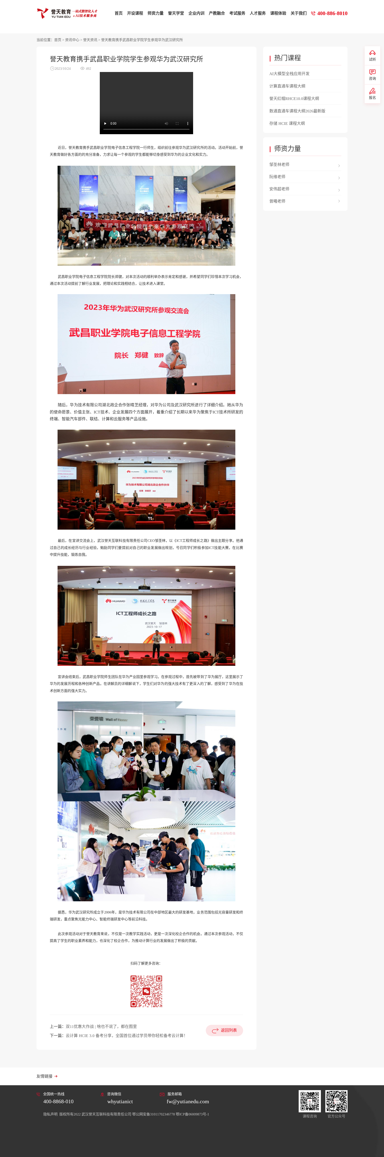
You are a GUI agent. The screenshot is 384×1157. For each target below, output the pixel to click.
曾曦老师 (277, 201)
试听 (372, 59)
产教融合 (217, 13)
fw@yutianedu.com (188, 1101)
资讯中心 (72, 40)
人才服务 (258, 13)
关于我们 (299, 13)
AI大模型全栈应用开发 (289, 74)
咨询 (372, 78)
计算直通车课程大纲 (287, 86)
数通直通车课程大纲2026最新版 (297, 111)
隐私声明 (50, 1114)
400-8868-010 (58, 1101)
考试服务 (237, 13)
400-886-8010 (332, 13)
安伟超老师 (279, 189)
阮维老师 (277, 177)
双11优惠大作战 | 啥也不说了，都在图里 (101, 1026)
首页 (119, 13)
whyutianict (120, 1101)
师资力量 (156, 13)
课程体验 (278, 13)
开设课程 (135, 13)
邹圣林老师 (279, 164)
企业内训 (196, 13)
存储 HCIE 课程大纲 (287, 123)
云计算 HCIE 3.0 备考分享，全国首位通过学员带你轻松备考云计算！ (127, 1035)
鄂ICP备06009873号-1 (192, 1114)
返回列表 (229, 1030)
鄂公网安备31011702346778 (153, 1114)
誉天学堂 (176, 13)
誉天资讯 (90, 40)
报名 (372, 98)
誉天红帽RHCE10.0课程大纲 (294, 98)
